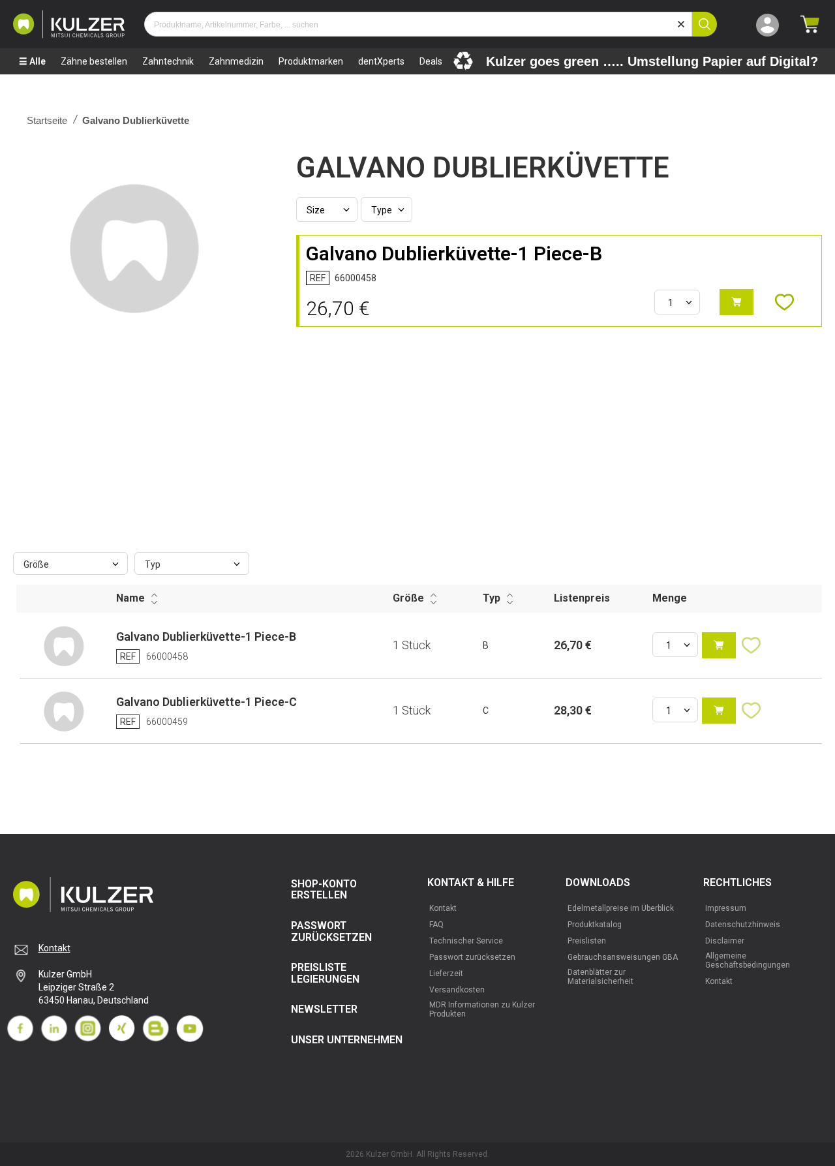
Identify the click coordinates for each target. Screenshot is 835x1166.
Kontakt (54, 948)
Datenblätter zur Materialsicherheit (600, 977)
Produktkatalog (595, 924)
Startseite (47, 120)
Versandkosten (457, 989)
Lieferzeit (446, 973)
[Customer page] (767, 24)
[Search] (704, 24)
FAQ (436, 924)
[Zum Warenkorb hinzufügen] (736, 302)
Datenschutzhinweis (742, 924)
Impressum (725, 908)
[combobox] (418, 24)
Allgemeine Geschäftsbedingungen (747, 960)
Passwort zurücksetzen (472, 957)
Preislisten (587, 940)
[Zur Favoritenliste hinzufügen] (790, 302)
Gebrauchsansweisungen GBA (623, 957)
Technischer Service (466, 940)
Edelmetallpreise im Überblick (621, 908)
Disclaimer (724, 940)
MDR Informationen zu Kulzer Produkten (482, 1009)
